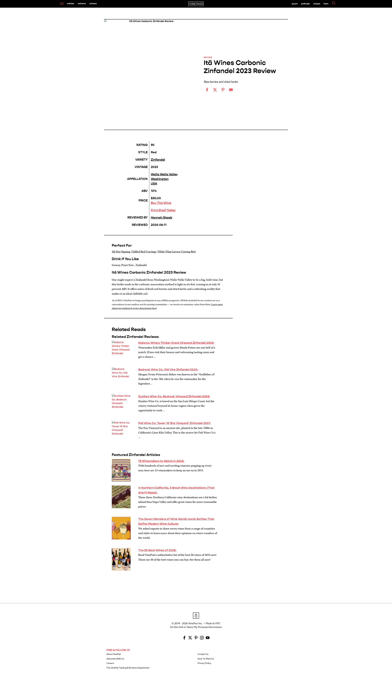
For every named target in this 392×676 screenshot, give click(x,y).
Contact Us (203, 654)
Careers (110, 663)
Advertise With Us (115, 659)
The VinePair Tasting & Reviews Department (127, 668)
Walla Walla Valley (164, 174)
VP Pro (295, 3)
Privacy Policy (204, 663)
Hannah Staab (161, 217)
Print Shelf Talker (163, 210)
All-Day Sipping (121, 251)
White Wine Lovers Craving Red (177, 251)
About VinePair (113, 654)
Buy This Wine (161, 203)
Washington (160, 179)
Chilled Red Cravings (143, 251)
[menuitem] (61, 4)
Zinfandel (158, 160)
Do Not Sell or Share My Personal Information (196, 627)
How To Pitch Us (206, 659)
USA (154, 183)
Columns (82, 3)
